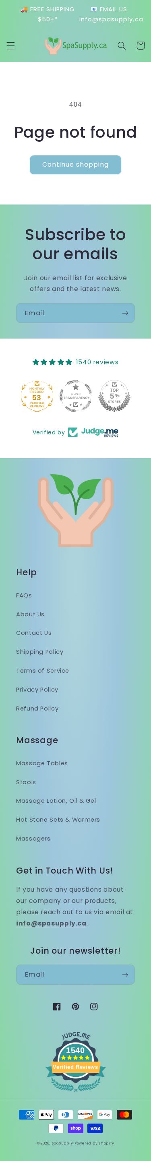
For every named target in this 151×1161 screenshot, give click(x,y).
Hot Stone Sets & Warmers (58, 820)
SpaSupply (62, 1143)
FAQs (24, 595)
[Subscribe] (125, 313)
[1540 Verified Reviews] (75, 1093)
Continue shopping (75, 164)
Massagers (33, 839)
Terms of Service (42, 671)
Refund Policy (37, 708)
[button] (10, 45)
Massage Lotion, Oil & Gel (56, 801)
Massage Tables (42, 763)
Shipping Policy (39, 652)
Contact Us (34, 633)
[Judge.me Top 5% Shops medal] (114, 396)
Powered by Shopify (94, 1143)
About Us (30, 614)
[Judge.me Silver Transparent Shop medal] (76, 396)
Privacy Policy (37, 690)
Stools (26, 782)
